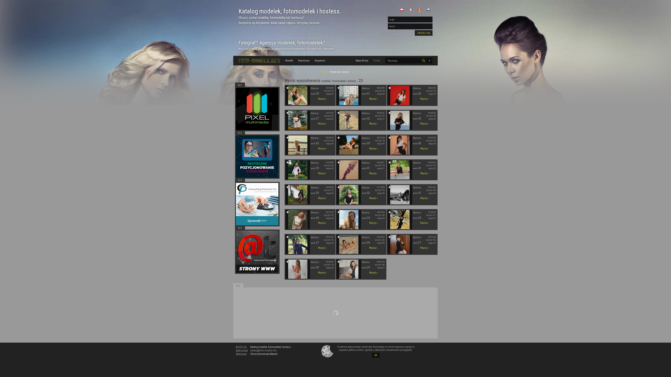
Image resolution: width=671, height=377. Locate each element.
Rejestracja (303, 60)
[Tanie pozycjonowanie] (257, 156)
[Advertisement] (335, 313)
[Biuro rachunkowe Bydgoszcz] (257, 204)
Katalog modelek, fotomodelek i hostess (270, 347)
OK (375, 355)
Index (324, 72)
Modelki (289, 60)
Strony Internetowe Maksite (263, 354)
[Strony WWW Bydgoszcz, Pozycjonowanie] (257, 252)
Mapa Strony (362, 60)
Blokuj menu (427, 68)
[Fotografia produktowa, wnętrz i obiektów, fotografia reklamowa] (257, 109)
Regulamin (320, 60)
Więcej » (322, 98)
